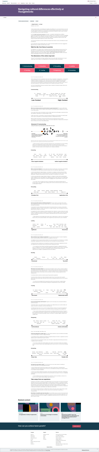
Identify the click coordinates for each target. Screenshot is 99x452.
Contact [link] (33, 3)
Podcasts (44, 439)
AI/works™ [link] (8, 3)
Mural (64, 43)
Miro (31, 44)
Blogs (44, 436)
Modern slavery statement (60, 436)
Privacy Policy (48, 450)
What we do (32, 435)
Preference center (46, 434)
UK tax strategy (58, 441)
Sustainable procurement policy (61, 440)
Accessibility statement (59, 435)
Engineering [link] (23, 3)
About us (32, 434)
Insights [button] (19, 3)
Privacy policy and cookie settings (61, 434)
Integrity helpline (58, 439)
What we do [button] (4, 3)
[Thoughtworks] (5, 1)
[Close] (97, 449)
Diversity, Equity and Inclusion (35, 441)
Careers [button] (27, 3)
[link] (76, 426)
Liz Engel (40, 24)
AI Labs (32, 439)
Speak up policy (58, 442)
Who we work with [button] (14, 3)
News (32, 440)
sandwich (51, 178)
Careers (32, 442)
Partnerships (33, 436)
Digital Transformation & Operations (39, 34)
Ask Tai (95, 3)
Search (91, 3)
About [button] (30, 3)
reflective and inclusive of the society (56, 51)
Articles (44, 435)
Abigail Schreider (35, 24)
